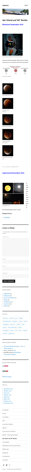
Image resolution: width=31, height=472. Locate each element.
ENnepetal (7, 295)
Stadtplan (6, 330)
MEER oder (5, 449)
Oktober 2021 (7, 391)
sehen (20, 327)
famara (11, 318)
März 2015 (7, 399)
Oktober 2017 (7, 395)
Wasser (25, 330)
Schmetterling (12, 327)
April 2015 (7, 397)
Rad (23, 324)
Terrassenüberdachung (10, 346)
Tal (16, 330)
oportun (12, 324)
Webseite (5, 273)
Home (4, 413)
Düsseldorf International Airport (11, 445)
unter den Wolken (7, 424)
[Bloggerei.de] (15, 366)
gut (16, 318)
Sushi (11, 330)
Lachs (20, 321)
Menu (26, 5)
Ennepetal (5, 410)
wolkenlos (11, 333)
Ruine (4, 327)
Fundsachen (6, 456)
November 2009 (8, 403)
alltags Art (5, 452)
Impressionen (7, 321)
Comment (5, 237)
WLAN (5, 333)
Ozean (18, 324)
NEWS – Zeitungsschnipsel (10, 435)
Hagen (6, 300)
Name (4, 259)
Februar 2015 (7, 401)
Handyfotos (7, 302)
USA (3, 420)
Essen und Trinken (9, 297)
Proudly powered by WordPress (14, 469)
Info (14, 350)
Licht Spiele (5, 442)
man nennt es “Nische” (9, 431)
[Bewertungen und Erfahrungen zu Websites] (15, 377)
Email (4, 266)
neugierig (6, 324)
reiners (5, 5)
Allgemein (7, 293)
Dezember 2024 (8, 389)
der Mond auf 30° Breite (9, 438)
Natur (25, 321)
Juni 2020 (6, 393)
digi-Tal (4, 428)
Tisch (19, 330)
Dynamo (5, 318)
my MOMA (5, 417)
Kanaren (15, 321)
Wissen (6, 306)
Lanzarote (7, 304)
